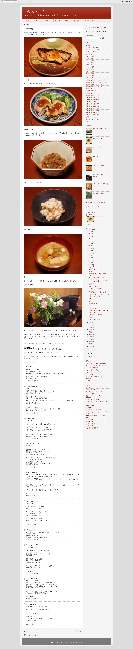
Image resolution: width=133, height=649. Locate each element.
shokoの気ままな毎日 (92, 367)
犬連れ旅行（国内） (91, 101)
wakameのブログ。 (91, 393)
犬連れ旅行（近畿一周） (92, 97)
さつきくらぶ (89, 419)
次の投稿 (27, 631)
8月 (90, 329)
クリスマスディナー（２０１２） (98, 277)
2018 (89, 250)
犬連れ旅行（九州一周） (92, 99)
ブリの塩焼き (92, 308)
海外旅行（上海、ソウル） (93, 95)
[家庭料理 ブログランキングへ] (29, 349)
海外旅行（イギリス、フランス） (95, 84)
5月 (90, 336)
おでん (90, 299)
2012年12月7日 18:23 (32, 413)
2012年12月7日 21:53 (32, 438)
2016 (89, 255)
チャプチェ (92, 317)
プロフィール (89, 21)
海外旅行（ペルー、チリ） (93, 93)
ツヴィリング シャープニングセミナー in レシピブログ (99, 295)
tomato (27, 369)
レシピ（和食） (32, 363)
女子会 (87, 117)
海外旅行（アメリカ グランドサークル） (97, 82)
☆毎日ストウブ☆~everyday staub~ (96, 363)
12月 (90, 267)
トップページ (27, 21)
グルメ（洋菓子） (91, 58)
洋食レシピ (58, 21)
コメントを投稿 (30, 624)
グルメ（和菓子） (91, 60)
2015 (89, 257)
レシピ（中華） (90, 71)
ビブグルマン (89, 65)
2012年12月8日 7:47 (32, 524)
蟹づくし (91, 271)
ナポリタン (96, 156)
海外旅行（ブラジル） (92, 91)
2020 (89, 246)
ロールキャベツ (93, 301)
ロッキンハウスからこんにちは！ (95, 376)
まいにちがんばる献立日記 (93, 409)
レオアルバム (38, 21)
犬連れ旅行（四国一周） (92, 106)
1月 (90, 346)
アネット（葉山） (98, 147)
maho (27, 530)
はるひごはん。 (90, 374)
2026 (89, 231)
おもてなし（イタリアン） (93, 47)
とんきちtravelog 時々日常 (93, 399)
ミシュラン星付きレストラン (94, 67)
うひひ (27, 501)
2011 (89, 349)
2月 (90, 344)
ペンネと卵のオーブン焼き (100, 184)
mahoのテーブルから (92, 389)
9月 (90, 327)
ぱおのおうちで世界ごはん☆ (94, 391)
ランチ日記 (89, 381)
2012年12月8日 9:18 (32, 573)
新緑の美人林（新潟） (99, 193)
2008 (89, 356)
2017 (89, 253)
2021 (89, 243)
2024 (89, 236)
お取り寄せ (89, 54)
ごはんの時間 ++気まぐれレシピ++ (96, 370)
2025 (89, 234)
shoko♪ (27, 443)
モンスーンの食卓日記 (92, 425)
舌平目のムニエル (94, 284)
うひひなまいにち (91, 372)
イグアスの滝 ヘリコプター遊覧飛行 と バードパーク (100, 175)
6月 (90, 334)
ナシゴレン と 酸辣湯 (95, 288)
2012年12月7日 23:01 (32, 467)
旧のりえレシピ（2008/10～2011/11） (96, 31)
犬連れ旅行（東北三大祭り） (94, 110)
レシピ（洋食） (90, 73)
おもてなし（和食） (91, 52)
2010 (89, 351)
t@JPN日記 (89, 378)
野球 (87, 121)
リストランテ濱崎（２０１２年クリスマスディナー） (99, 280)
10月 (90, 324)
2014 (89, 260)
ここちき (27, 386)
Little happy (29, 545)
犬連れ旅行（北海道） (92, 112)
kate (26, 578)
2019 (89, 248)
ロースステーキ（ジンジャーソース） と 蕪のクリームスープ (98, 291)
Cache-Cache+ (90, 421)
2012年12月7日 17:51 (32, 381)
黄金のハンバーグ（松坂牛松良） (97, 202)
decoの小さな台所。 (91, 385)
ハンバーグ (92, 306)
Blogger (80, 642)
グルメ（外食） (90, 56)
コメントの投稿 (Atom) (33, 635)
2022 (89, 241)
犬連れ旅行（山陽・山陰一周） (94, 104)
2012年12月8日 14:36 (32, 620)
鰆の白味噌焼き (93, 303)
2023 (89, 238)
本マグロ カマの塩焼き (99, 129)
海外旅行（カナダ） (91, 88)
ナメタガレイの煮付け (95, 319)
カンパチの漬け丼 (94, 286)
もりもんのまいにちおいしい (94, 423)
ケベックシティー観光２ (95, 206)
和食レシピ (48, 21)
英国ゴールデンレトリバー (93, 78)
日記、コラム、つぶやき (92, 119)
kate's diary (89, 383)
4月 (90, 339)
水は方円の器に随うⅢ (92, 428)
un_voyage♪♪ (89, 407)
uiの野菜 (88, 387)
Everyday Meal (90, 405)
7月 (90, 332)
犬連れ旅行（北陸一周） (92, 115)
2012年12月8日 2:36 (32, 495)
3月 (90, 341)
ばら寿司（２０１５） (99, 165)
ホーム (52, 631)
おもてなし (89, 45)
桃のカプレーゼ (97, 138)
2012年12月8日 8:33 (32, 539)
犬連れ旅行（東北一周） (92, 108)
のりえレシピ (34, 11)
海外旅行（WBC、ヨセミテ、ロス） (96, 80)
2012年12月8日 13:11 (32, 598)
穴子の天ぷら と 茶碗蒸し (96, 314)
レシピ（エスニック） (92, 69)
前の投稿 (78, 631)
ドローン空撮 (89, 62)
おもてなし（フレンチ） (92, 49)
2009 (89, 354)
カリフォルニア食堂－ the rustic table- (96, 365)
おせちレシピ (78, 21)
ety (26, 418)
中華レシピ (68, 21)
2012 (89, 265)
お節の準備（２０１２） (96, 269)
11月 (90, 322)
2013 (89, 262)
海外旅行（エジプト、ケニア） (94, 86)
